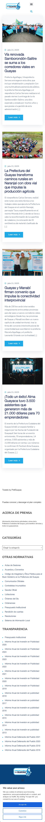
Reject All (22, 817)
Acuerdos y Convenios (14, 570)
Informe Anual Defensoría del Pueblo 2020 (22, 741)
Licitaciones (10, 594)
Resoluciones (10, 616)
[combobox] (22, 547)
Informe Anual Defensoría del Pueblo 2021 (22, 737)
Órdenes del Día (12, 599)
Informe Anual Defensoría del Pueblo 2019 (22, 746)
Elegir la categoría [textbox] (11, 547)
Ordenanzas (10, 603)
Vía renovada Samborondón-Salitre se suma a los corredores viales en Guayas (21, 63)
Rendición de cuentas (14, 612)
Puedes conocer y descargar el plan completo (21, 502)
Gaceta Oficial (11, 590)
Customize (22, 811)
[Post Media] (22, 29)
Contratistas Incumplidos (15, 586)
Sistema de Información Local (17, 620)
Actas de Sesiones (13, 565)
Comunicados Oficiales (14, 581)
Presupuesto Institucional (15, 607)
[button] (31, 4)
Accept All (22, 805)
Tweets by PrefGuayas (11, 490)
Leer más (12, 117)
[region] (22, 803)
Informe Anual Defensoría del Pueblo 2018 (22, 750)
